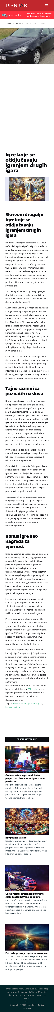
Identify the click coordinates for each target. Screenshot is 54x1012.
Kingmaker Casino (16, 838)
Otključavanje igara (33, 703)
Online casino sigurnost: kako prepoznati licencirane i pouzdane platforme (25, 778)
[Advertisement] (27, 94)
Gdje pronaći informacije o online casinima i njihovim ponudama (24, 895)
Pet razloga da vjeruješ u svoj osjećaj (26, 953)
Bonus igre (18, 703)
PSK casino (33, 689)
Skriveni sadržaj (12, 707)
